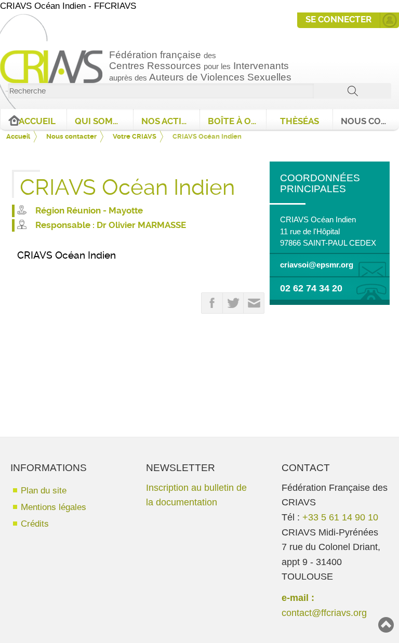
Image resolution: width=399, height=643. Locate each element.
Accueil (37, 121)
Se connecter (338, 19)
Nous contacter (370, 121)
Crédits (35, 524)
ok (352, 91)
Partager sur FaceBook (212, 303)
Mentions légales (53, 507)
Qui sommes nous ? (104, 121)
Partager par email (254, 303)
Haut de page (386, 625)
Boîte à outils (237, 121)
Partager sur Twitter (233, 303)
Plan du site (43, 490)
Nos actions (170, 121)
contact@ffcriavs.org (324, 612)
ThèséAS (299, 121)
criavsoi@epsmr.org (316, 265)
